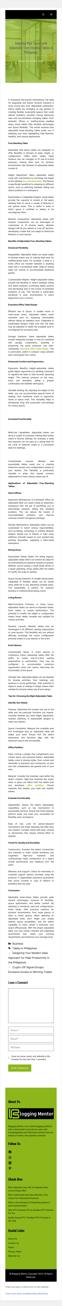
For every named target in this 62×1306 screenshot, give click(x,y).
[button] (43, 15)
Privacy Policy (14, 1251)
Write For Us (14, 1256)
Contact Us (13, 1243)
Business (17, 943)
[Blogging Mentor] (14, 15)
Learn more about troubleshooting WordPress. (27, 1293)
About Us (12, 1238)
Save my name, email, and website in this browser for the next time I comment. (30, 1058)
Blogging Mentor (16, 1126)
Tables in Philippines (24, 948)
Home (11, 1247)
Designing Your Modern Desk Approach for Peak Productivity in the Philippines (28, 957)
